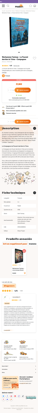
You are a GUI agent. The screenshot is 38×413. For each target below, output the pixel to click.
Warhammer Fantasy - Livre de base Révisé (18, 269)
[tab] (15, 244)
